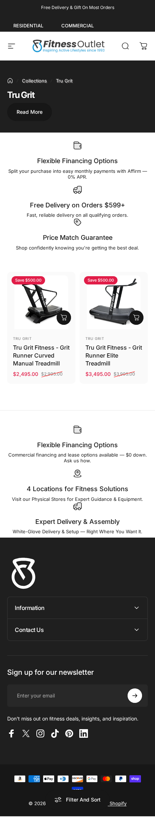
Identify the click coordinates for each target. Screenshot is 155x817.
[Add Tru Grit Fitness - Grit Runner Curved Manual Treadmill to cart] (64, 317)
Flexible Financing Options (77, 161)
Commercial (77, 25)
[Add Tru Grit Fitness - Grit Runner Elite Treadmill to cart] (136, 317)
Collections (34, 81)
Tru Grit (22, 338)
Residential (28, 25)
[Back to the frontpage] (10, 81)
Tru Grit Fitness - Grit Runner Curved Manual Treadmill (41, 355)
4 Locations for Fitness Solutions (77, 489)
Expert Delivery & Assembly (77, 521)
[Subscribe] (135, 695)
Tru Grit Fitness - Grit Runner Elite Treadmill (113, 355)
